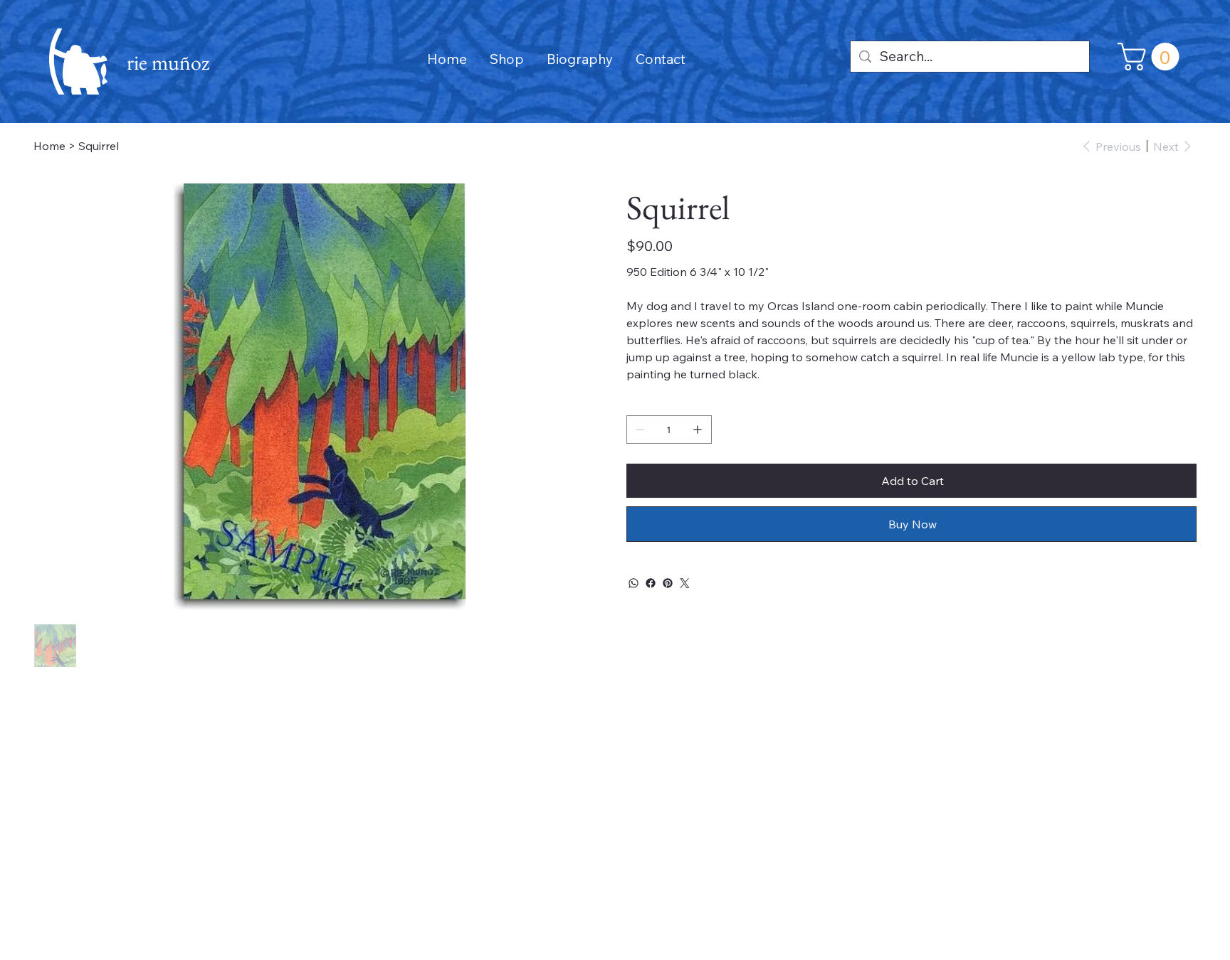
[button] (1152, 56)
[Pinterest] (668, 583)
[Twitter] (685, 583)
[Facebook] (650, 583)
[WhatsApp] (633, 583)
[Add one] (697, 429)
